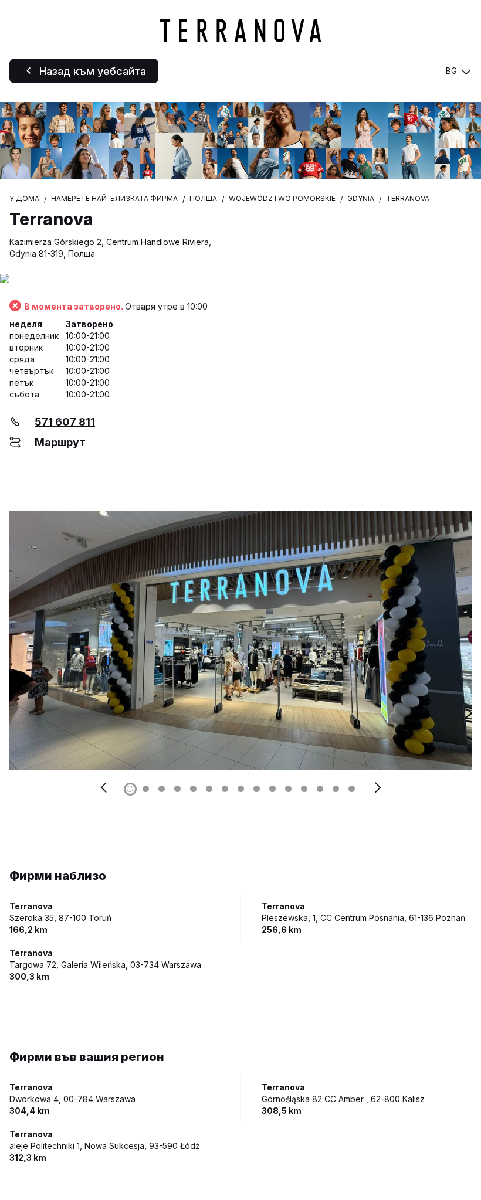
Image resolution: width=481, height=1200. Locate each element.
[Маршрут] (240, 279)
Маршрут (60, 442)
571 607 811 (65, 422)
